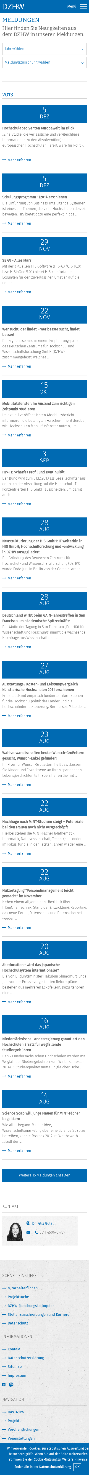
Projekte (14, 1421)
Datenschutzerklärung (55, 1467)
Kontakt (14, 1349)
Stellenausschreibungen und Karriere (38, 1314)
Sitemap (15, 1366)
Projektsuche (18, 1297)
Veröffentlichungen (23, 1429)
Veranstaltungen (21, 1438)
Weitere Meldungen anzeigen (44, 1175)
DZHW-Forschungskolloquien (31, 1306)
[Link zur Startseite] (13, 6)
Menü (71, 6)
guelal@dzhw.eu (29, 1233)
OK (77, 1467)
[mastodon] (14, 1384)
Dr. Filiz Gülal (43, 1223)
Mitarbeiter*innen (23, 1288)
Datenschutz (18, 1323)
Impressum (17, 1375)
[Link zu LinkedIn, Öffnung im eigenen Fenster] (4, 1384)
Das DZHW (16, 1412)
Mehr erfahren (19, 160)
